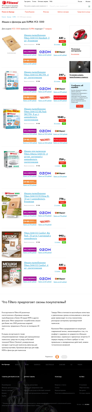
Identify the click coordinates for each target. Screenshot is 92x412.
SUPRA (14, 17)
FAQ (51, 1)
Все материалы (75, 54)
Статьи (34, 1)
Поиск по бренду (8, 12)
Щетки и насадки (7, 390)
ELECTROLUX (50, 365)
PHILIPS (80, 365)
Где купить (27, 1)
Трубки (4, 396)
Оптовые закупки (43, 1)
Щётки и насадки (63, 12)
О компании (83, 385)
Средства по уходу (83, 12)
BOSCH (17, 365)
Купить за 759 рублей (29, 176)
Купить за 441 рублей (29, 55)
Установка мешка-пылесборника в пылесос (79, 76)
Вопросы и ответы (60, 385)
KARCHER (62, 365)
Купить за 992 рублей (29, 253)
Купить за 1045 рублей (30, 134)
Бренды (9, 17)
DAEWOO (37, 365)
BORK (27, 365)
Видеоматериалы (60, 390)
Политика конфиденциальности (65, 393)
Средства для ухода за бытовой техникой (37, 390)
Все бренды (6, 364)
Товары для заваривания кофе (33, 388)
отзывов (57, 44)
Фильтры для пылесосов (9, 388)
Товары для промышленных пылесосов (36, 393)
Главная (4, 17)
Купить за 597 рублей (29, 92)
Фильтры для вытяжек (31, 385)
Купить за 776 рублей (29, 216)
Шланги (4, 393)
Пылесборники (29, 12)
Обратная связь (84, 388)
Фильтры (46, 12)
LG (71, 365)
